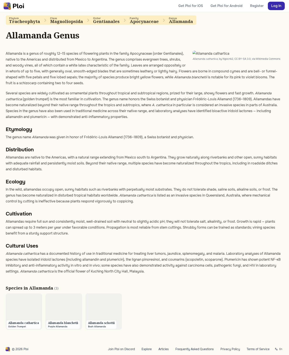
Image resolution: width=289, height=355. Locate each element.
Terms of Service (258, 349)
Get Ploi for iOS (190, 6)
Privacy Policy (230, 349)
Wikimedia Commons (268, 59)
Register (257, 6)
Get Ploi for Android (226, 6)
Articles (163, 349)
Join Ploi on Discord (121, 349)
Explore (147, 349)
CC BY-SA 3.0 (242, 59)
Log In (276, 6)
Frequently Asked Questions (194, 349)
